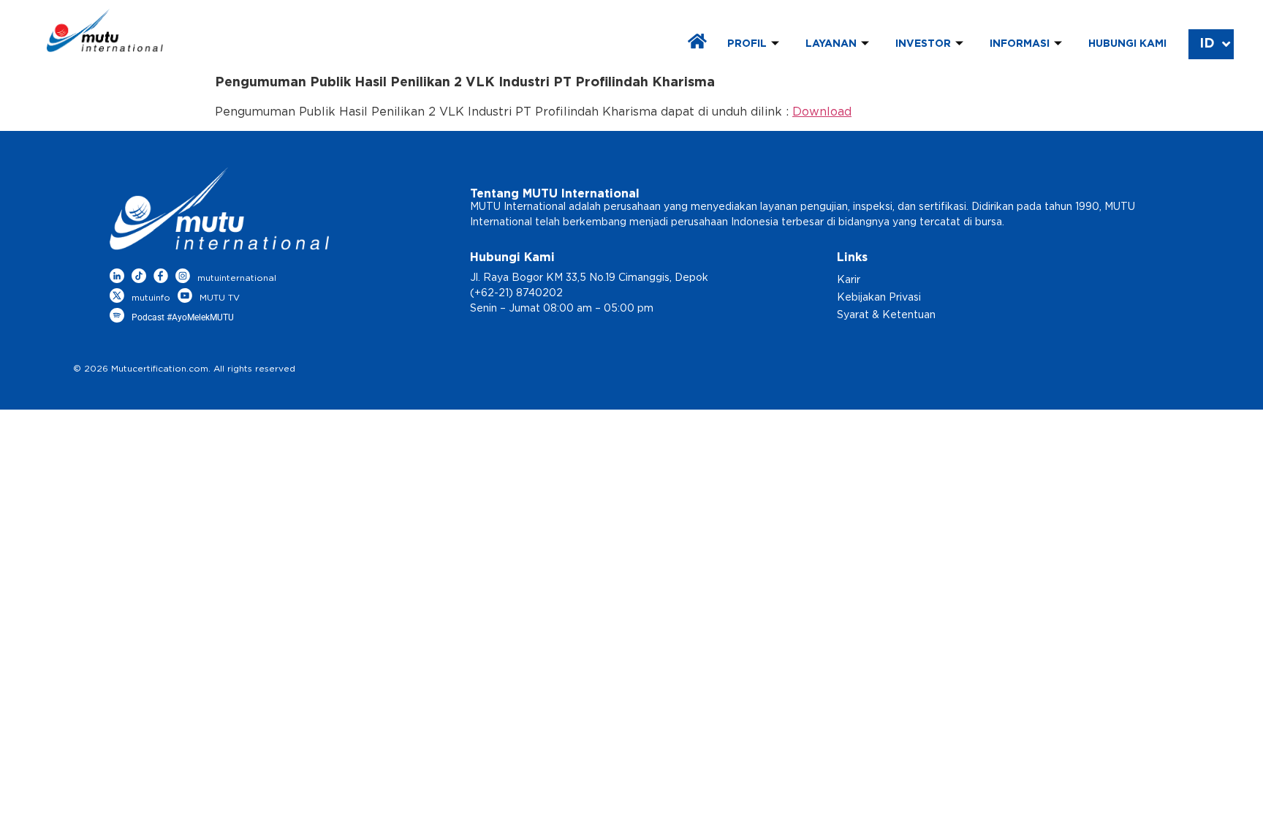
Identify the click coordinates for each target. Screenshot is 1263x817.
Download (822, 112)
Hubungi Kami (1127, 44)
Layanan (831, 44)
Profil (747, 44)
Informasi (1020, 44)
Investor (923, 44)
